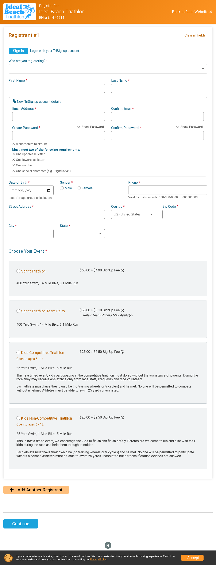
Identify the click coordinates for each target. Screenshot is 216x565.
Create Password (26, 128)
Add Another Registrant (39, 489)
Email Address (24, 109)
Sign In (18, 51)
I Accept (192, 558)
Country (118, 207)
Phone (134, 182)
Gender (66, 182)
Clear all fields (195, 35)
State (65, 226)
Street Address (21, 207)
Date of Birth (19, 182)
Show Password (92, 127)
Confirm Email (122, 109)
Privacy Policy (98, 559)
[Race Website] (21, 11)
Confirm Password (126, 128)
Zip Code (170, 207)
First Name (18, 81)
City (13, 226)
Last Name (120, 81)
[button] (130, 315)
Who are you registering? (28, 61)
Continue (20, 523)
